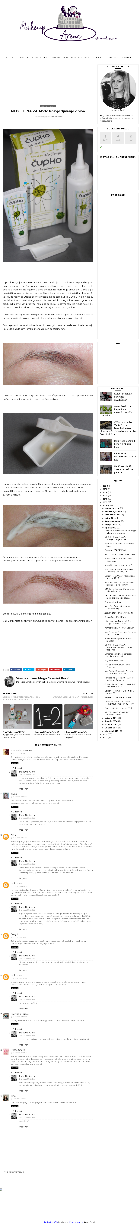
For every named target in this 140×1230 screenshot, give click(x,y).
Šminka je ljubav (20, 1014)
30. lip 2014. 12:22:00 (20, 1017)
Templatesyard (78, 1226)
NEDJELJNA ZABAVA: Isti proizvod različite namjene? (47, 733)
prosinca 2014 (112, 508)
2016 (105, 499)
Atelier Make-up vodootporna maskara (118, 639)
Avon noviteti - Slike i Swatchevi (119, 554)
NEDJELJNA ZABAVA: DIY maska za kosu (117, 713)
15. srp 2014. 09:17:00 (28, 910)
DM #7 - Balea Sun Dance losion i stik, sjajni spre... (120, 590)
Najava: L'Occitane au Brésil (117, 697)
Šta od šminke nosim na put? (118, 565)
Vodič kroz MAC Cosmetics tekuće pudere (123, 469)
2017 (105, 495)
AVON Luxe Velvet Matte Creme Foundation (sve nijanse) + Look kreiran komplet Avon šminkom (118, 428)
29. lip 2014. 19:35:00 (20, 886)
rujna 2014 (110, 518)
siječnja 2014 (112, 731)
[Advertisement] (48, 84)
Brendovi (38, 57)
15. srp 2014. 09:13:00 (28, 818)
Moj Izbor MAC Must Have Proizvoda (117, 666)
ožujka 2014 (111, 724)
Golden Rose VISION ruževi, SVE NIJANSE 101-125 (120, 685)
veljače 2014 (111, 728)
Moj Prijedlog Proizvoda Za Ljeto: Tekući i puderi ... (120, 633)
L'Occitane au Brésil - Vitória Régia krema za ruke (117, 622)
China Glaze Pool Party (115, 617)
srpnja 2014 (111, 524)
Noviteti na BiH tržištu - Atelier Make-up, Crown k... (118, 679)
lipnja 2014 (111, 528)
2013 (105, 734)
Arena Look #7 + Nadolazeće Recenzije (118, 559)
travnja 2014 (111, 721)
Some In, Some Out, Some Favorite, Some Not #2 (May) (119, 702)
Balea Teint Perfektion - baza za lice (125, 456)
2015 (105, 502)
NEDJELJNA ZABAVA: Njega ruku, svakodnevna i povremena (16, 735)
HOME (9, 57)
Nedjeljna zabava (48, 106)
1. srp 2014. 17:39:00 (19, 1099)
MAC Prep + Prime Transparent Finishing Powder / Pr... (119, 570)
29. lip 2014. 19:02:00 (20, 838)
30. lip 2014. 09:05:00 (20, 978)
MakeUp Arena (27, 771)
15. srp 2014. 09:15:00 (28, 864)
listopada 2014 (113, 514)
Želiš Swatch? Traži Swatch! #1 (118, 613)
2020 (105, 486)
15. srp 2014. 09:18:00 (28, 999)
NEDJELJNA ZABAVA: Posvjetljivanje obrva (115, 538)
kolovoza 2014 (112, 521)
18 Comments (57, 116)
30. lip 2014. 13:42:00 (20, 1053)
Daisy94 (15, 934)
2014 (105, 505)
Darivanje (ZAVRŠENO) (115, 550)
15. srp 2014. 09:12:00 (28, 775)
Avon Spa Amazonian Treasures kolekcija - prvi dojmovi (119, 583)
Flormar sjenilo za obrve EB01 (118, 708)
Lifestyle (23, 57)
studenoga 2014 (113, 511)
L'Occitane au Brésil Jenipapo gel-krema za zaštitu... (118, 655)
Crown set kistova (112, 602)
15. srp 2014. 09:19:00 (28, 1079)
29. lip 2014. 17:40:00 (20, 797)
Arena (97, 57)
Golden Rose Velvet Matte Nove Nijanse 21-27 (119, 577)
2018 (105, 492)
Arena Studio (90, 1222)
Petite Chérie (18, 1050)
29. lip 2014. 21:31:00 (19, 937)
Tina (13, 1096)
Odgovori (15, 763)
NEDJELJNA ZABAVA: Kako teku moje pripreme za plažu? (120, 596)
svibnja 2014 (111, 718)
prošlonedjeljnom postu (18, 282)
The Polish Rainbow (22, 750)
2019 (105, 489)
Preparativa (79, 57)
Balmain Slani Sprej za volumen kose (119, 544)
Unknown (16, 883)
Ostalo (111, 57)
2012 (105, 737)
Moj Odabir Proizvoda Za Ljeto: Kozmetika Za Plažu (119, 672)
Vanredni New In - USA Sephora (119, 628)
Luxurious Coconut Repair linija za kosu (124, 444)
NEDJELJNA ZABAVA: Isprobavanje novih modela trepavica (118, 647)
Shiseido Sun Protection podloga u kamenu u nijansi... (120, 531)
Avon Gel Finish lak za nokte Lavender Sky (117, 607)
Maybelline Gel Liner (114, 660)
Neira (14, 835)
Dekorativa (58, 57)
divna (14, 794)
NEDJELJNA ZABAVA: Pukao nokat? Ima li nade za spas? (77, 735)
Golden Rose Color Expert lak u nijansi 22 (119, 692)
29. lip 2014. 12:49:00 (20, 753)
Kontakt (127, 57)
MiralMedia (63, 1222)
